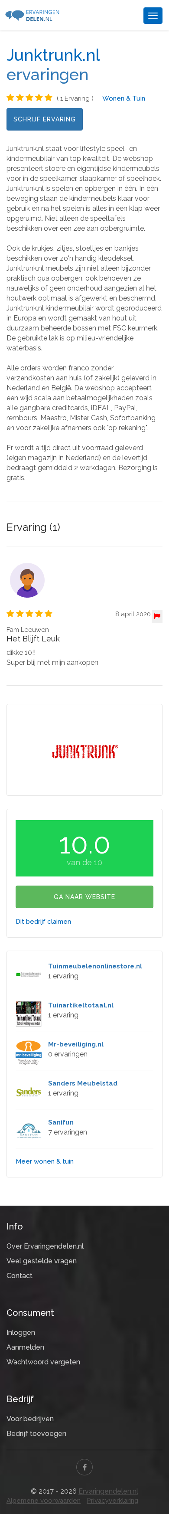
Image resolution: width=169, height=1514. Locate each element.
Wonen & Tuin (123, 98)
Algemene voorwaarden (43, 1500)
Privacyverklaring (112, 1500)
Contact (19, 1276)
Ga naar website (84, 896)
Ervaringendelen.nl (108, 1491)
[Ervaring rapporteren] (157, 616)
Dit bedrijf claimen (43, 921)
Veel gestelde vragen (41, 1261)
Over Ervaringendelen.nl (45, 1246)
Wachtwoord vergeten (43, 1362)
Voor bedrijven (30, 1419)
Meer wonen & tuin (45, 1161)
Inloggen (20, 1332)
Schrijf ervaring (44, 119)
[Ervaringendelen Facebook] (84, 1467)
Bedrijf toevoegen (36, 1433)
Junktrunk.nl (53, 55)
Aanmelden (25, 1347)
